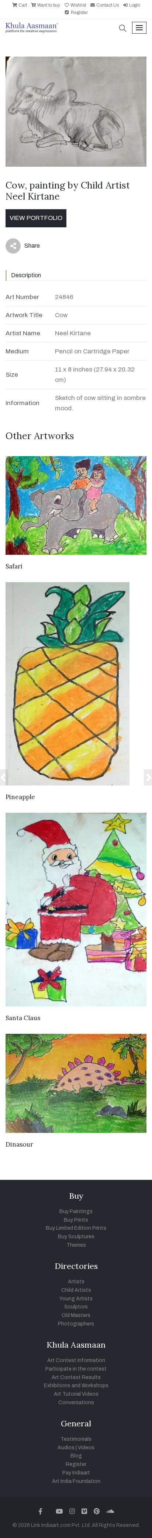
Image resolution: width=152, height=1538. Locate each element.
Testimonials (76, 1439)
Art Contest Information (76, 1360)
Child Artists (76, 1290)
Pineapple (20, 797)
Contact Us (107, 5)
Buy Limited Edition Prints (76, 1228)
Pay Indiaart (76, 1473)
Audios (66, 1447)
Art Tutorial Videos (76, 1394)
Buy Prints (76, 1220)
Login (134, 5)
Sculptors (76, 1307)
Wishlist (77, 5)
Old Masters (76, 1315)
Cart (22, 5)
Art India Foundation (76, 1481)
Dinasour (19, 1144)
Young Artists (76, 1298)
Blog (76, 1456)
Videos (86, 1447)
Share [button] (26, 247)
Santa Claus (23, 1018)
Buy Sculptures (76, 1236)
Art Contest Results (76, 1377)
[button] (123, 29)
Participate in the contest (76, 1369)
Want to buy (48, 5)
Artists (76, 1281)
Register (79, 12)
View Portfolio (36, 217)
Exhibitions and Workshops (76, 1385)
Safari (14, 566)
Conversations (76, 1402)
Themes (76, 1245)
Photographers (76, 1324)
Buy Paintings (76, 1211)
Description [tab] (26, 275)
